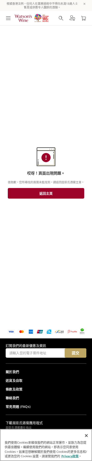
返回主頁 (46, 193)
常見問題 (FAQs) (18, 406)
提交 (75, 353)
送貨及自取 (14, 380)
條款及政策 (14, 389)
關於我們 (12, 371)
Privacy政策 (70, 456)
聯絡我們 (12, 398)
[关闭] (86, 435)
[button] (72, 18)
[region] (46, 445)
